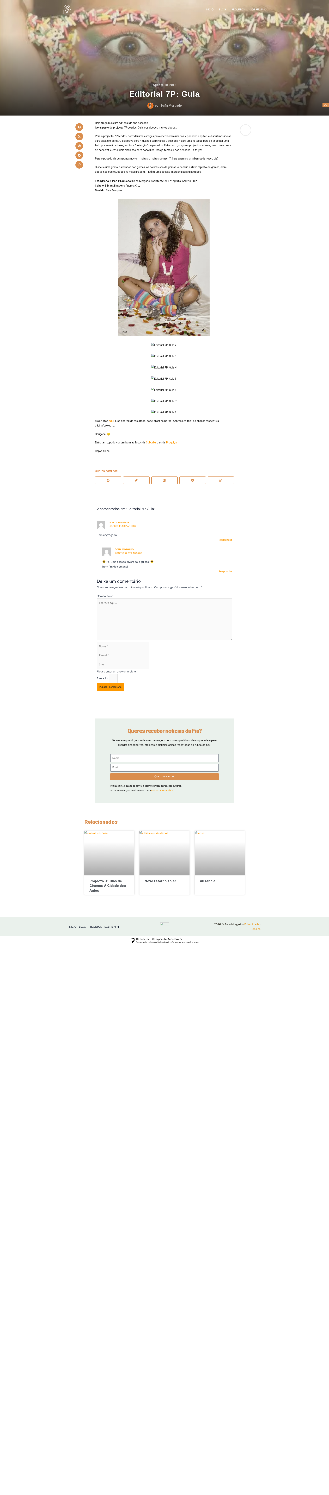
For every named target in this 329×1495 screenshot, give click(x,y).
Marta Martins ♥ (119, 522)
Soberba (151, 442)
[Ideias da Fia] (67, 9)
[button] (79, 127)
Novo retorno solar (160, 881)
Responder (225, 540)
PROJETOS (238, 9)
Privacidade (251, 924)
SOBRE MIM (257, 9)
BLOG (222, 9)
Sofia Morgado (124, 549)
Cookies (255, 929)
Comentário (105, 596)
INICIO (210, 9)
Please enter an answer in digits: (117, 671)
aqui (111, 421)
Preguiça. (171, 442)
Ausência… (209, 881)
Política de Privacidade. (162, 790)
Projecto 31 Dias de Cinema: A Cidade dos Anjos (107, 886)
